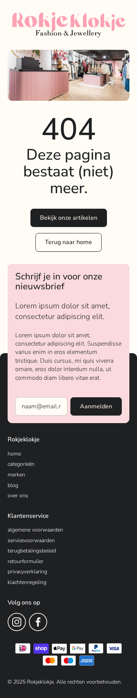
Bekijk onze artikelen (68, 218)
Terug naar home (68, 242)
